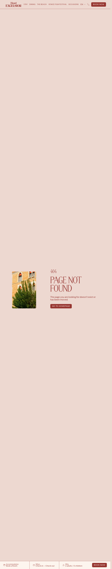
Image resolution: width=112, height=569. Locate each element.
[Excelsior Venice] (13, 4)
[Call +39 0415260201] (88, 4)
